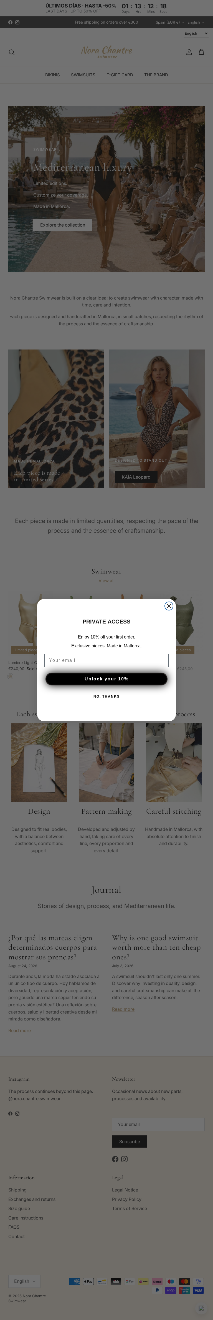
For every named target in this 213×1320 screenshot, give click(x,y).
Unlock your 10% (107, 679)
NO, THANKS (106, 696)
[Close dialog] (169, 606)
